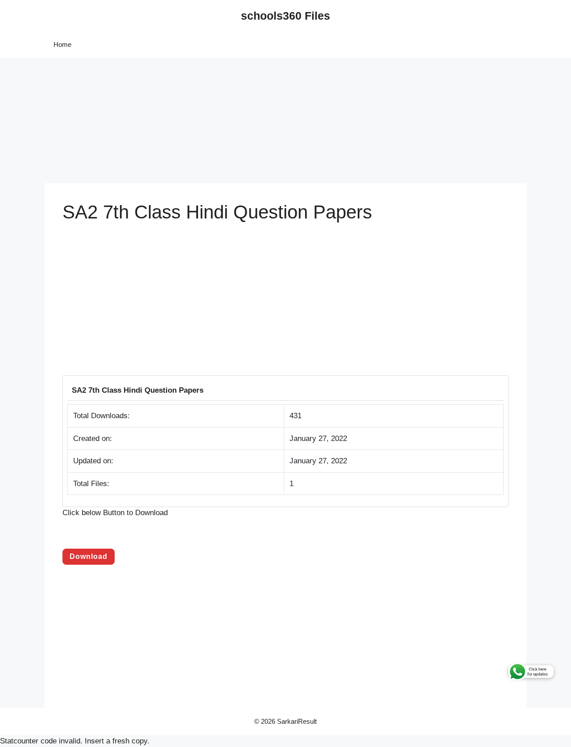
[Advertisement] (267, 120)
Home (62, 44)
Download (89, 556)
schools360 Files (285, 15)
